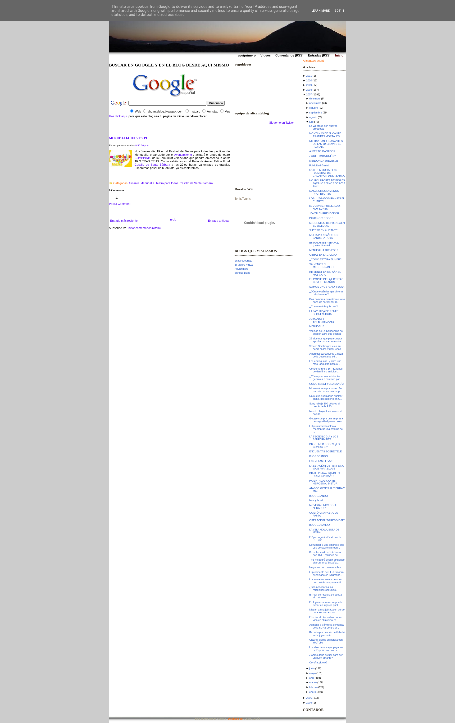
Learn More (320, 10)
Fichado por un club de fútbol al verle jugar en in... (327, 634)
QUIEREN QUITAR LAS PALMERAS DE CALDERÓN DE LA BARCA (327, 173)
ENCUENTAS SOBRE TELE (325, 451)
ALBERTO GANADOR (322, 151)
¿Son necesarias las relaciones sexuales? (323, 588)
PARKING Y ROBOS (321, 218)
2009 (309, 85)
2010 (309, 80)
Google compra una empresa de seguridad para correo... (326, 420)
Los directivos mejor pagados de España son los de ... (326, 649)
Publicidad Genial (319, 165)
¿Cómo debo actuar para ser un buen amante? (326, 656)
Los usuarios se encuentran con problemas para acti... (326, 581)
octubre (313, 107)
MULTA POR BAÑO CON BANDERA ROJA (323, 236)
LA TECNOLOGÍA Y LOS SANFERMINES (323, 438)
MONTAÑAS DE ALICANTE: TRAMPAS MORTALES (325, 135)
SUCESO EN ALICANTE (323, 230)
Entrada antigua (218, 220)
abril (311, 677)
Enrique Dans (242, 272)
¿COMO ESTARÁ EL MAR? (325, 259)
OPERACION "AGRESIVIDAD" (327, 520)
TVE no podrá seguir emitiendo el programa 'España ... (327, 561)
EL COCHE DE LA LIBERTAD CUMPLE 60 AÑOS (326, 280)
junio (311, 668)
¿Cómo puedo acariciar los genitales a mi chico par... (325, 377)
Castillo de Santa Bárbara (152, 164)
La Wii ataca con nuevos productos (323, 127)
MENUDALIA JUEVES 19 (128, 138)
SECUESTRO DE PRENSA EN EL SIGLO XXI (327, 224)
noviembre (315, 103)
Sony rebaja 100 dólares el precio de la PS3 (324, 405)
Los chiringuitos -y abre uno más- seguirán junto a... (325, 362)
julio (311, 121)
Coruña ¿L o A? (318, 662)
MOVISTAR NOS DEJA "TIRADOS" (322, 506)
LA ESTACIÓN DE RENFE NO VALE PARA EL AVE (326, 467)
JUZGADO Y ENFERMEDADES (321, 320)
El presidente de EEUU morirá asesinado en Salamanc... (326, 573)
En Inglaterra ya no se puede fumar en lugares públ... (325, 603)
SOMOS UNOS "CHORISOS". (327, 286)
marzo (313, 682)
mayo (312, 673)
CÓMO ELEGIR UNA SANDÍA (326, 383)
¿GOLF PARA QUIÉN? (322, 156)
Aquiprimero (241, 268)
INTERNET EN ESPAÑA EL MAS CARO (325, 273)
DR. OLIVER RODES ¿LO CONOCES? (324, 445)
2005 (309, 702)
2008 (309, 89)
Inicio (172, 219)
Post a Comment (119, 204)
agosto (313, 117)
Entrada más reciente (124, 220)
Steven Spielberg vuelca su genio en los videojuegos (325, 347)
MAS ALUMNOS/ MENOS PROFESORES (324, 192)
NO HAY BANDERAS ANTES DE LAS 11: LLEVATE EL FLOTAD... (326, 144)
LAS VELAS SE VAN (320, 461)
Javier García (252, 718)
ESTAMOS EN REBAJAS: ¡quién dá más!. (324, 244)
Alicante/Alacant (313, 60)
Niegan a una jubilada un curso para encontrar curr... (327, 611)
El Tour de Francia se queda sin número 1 (325, 596)
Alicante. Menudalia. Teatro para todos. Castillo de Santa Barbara (171, 183)
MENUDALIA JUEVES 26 (323, 160)
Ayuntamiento (183, 154)
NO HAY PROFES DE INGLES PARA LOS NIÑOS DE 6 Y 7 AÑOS (327, 183)
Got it (339, 10)
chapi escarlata (243, 260)
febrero (313, 687)
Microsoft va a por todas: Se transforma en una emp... (325, 390)
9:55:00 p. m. (142, 145)
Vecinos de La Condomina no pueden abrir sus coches (326, 332)
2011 (309, 75)
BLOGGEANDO (318, 456)
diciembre (314, 98)
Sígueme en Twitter (281, 122)
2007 (309, 94)
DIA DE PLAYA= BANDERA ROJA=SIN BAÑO (324, 474)
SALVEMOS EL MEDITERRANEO (321, 265)
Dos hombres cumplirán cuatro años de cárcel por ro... (327, 300)
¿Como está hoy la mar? (323, 306)
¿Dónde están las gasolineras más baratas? (326, 293)
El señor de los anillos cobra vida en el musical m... (325, 618)
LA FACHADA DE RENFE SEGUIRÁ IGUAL (323, 312)
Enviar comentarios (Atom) (144, 228)
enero (312, 691)
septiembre (315, 112)
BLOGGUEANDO (319, 524)
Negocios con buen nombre (325, 567)
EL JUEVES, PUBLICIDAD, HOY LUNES (325, 207)
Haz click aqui (118, 116)
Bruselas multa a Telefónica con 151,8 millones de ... (325, 553)
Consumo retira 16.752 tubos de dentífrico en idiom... (326, 370)
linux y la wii (316, 500)
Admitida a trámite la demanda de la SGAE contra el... (326, 626)
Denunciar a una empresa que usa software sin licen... (326, 546)
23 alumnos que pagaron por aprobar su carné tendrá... (326, 340)
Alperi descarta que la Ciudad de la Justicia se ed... (326, 355)
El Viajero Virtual (244, 264)
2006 (309, 697)
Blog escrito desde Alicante (210, 718)
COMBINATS (143, 158)
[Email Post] (109, 177)
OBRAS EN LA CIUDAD (323, 254)
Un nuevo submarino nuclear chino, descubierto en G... (325, 397)
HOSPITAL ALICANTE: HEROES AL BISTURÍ (323, 482)
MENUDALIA (316, 326)
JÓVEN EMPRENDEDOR (324, 213)
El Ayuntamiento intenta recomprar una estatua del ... (326, 429)
